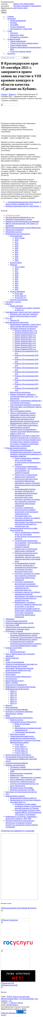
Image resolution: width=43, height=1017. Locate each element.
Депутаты (14, 33)
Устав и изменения (17, 27)
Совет (9, 31)
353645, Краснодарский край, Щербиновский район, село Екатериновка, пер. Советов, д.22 (19, 999)
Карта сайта (23, 8)
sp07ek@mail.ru (12, 1005)
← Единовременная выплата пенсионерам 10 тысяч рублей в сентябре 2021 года (23, 203)
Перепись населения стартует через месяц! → (23, 206)
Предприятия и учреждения (21, 29)
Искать (26, 57)
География (14, 25)
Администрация (13, 39)
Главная (10, 16)
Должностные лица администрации (24, 43)
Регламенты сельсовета (19, 37)
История (13, 23)
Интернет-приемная (21, 6)
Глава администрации (18, 45)
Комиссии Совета (17, 35)
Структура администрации (20, 51)
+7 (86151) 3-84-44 (15, 1003)
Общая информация (18, 21)
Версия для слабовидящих (24, 4)
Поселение (11, 18)
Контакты (11, 53)
